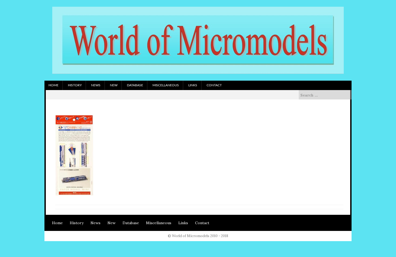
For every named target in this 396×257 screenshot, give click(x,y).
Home (53, 85)
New (113, 85)
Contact (214, 85)
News (95, 85)
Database (135, 85)
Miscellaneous (165, 85)
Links (192, 85)
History (75, 85)
